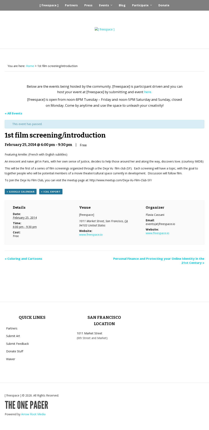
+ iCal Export (51, 191)
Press (88, 5)
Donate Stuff (14, 351)
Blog (122, 5)
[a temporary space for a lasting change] (105, 29)
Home (30, 66)
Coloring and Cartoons (23, 258)
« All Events (13, 113)
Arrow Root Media (33, 414)
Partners (71, 5)
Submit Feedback (17, 344)
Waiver (10, 359)
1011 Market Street (89, 333)
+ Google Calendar (21, 191)
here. (148, 92)
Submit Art (13, 336)
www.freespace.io (91, 234)
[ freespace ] (49, 5)
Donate (163, 5)
